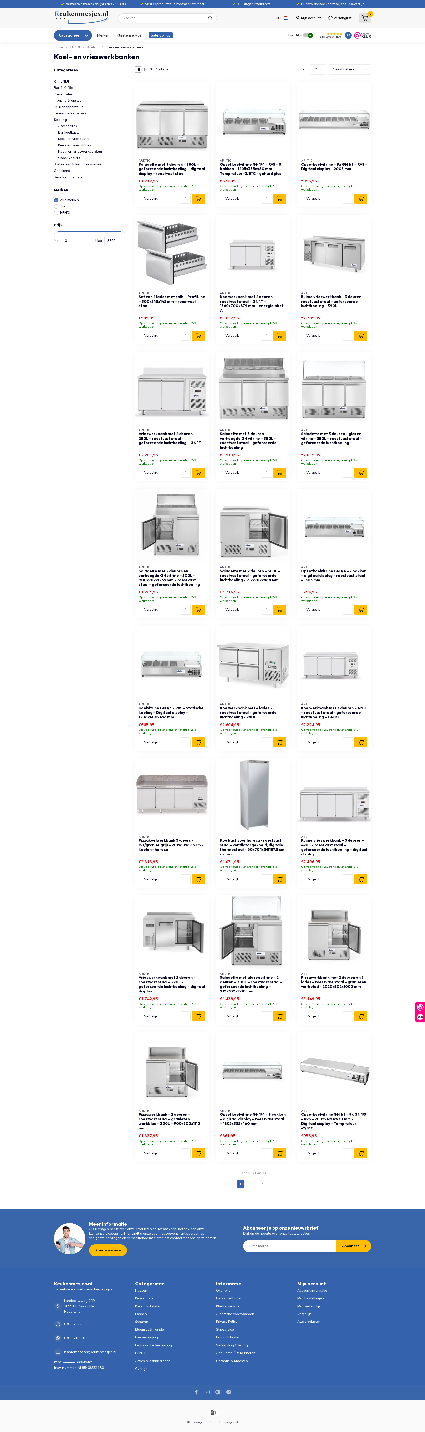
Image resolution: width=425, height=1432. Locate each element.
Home (58, 47)
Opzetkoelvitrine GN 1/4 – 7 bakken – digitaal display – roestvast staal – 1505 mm (333, 575)
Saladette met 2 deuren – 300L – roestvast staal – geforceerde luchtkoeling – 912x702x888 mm (250, 575)
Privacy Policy (226, 1321)
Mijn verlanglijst (309, 1306)
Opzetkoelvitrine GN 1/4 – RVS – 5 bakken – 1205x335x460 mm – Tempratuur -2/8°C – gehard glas (251, 169)
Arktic (64, 206)
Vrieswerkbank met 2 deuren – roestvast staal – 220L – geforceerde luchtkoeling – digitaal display (172, 984)
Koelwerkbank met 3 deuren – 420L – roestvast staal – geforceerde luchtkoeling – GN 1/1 (334, 712)
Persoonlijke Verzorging (153, 1345)
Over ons (223, 1290)
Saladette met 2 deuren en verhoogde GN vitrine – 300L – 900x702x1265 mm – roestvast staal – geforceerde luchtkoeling (169, 578)
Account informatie (312, 1290)
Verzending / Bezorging (234, 1345)
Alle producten (309, 1321)
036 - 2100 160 (76, 1338)
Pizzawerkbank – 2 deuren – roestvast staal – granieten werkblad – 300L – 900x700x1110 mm (169, 1121)
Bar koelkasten (70, 132)
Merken (103, 35)
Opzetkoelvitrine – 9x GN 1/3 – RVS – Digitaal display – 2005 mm (334, 166)
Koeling (93, 47)
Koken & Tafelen (148, 1306)
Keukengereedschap (70, 113)
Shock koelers (69, 158)
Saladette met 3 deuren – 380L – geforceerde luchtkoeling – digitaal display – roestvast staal (172, 169)
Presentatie (63, 94)
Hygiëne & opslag (68, 100)
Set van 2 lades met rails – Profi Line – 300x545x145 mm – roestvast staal (172, 301)
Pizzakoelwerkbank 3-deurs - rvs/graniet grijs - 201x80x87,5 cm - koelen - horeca (171, 845)
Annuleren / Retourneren (235, 1353)
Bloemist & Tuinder (150, 1329)
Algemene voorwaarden (235, 1314)
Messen (141, 1290)
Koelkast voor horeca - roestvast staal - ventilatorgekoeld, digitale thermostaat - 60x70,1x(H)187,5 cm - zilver (252, 847)
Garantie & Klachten (232, 1361)
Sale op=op (161, 35)
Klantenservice (129, 35)
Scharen (141, 1321)
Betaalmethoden (229, 1298)
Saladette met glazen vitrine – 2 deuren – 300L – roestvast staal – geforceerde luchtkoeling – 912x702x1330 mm (251, 984)
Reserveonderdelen (69, 177)
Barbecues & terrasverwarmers (78, 164)
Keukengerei (144, 1298)
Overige (141, 1368)
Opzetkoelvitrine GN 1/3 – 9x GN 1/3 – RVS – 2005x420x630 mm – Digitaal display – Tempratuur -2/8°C (333, 1121)
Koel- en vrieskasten (74, 139)
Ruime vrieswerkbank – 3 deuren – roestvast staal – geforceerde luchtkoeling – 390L (332, 301)
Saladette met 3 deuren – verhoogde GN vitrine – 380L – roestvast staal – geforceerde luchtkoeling (248, 441)
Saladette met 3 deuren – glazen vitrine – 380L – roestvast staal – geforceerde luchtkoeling (331, 438)
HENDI (75, 47)
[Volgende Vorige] (262, 1184)
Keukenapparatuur (68, 107)
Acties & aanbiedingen (152, 1361)
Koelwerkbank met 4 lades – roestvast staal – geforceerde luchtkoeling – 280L (248, 712)
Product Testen (228, 1337)
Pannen (141, 1314)
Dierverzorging (146, 1337)
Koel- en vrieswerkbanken (125, 47)
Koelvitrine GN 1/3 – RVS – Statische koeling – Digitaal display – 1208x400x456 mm (171, 712)
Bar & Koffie (63, 87)
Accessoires (67, 126)
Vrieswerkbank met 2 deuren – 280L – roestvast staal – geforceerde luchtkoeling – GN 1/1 (170, 438)
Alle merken (69, 200)
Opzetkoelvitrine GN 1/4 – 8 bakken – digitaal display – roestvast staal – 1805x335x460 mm (253, 1119)
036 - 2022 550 (76, 1324)
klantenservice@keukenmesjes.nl (90, 1352)
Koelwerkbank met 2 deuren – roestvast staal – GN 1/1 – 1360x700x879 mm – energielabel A (251, 304)
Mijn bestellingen (310, 1298)
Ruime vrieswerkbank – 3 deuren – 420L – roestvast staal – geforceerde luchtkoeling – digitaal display (334, 847)
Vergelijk (151, 198)
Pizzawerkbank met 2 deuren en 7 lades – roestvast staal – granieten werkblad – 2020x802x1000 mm (333, 982)
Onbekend (62, 170)
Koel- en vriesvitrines (74, 145)
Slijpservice (225, 1329)
